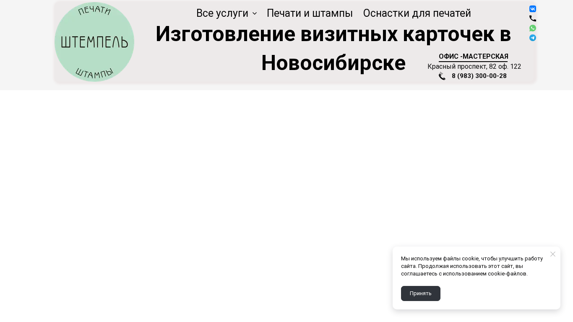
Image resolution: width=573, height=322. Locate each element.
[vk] (532, 8)
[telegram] (532, 37)
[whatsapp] (532, 28)
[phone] (532, 18)
